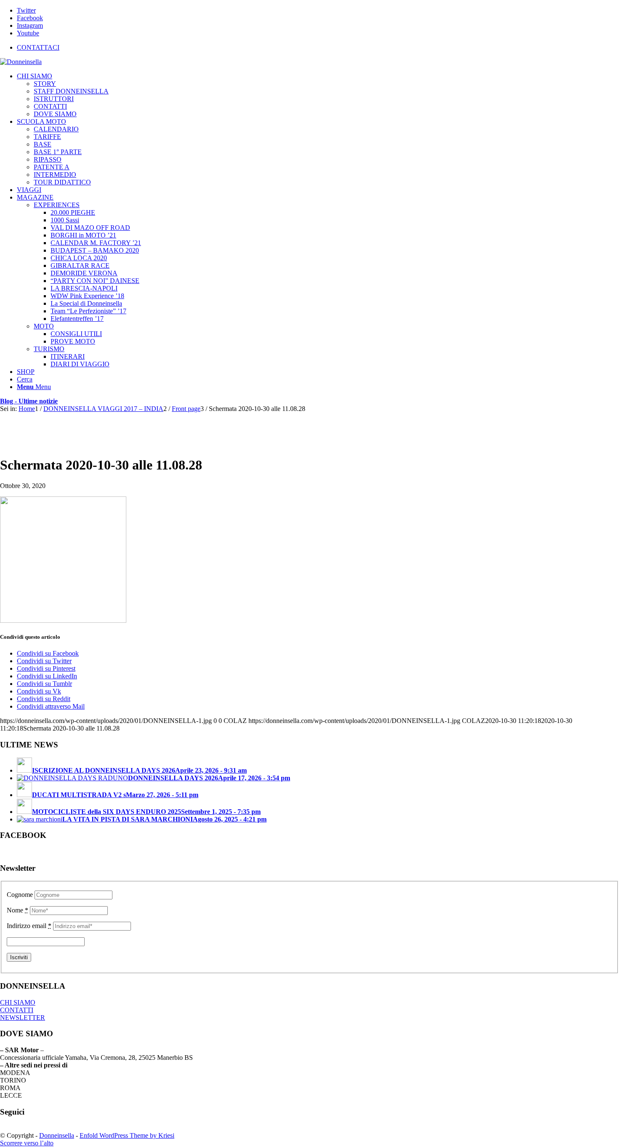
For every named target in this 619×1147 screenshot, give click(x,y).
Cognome (20, 894)
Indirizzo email (29, 925)
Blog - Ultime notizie (29, 401)
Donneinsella (56, 1135)
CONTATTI (16, 1010)
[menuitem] (318, 47)
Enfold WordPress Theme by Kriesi (127, 1135)
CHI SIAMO (17, 1002)
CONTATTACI (38, 47)
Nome (17, 910)
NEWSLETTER (22, 1017)
